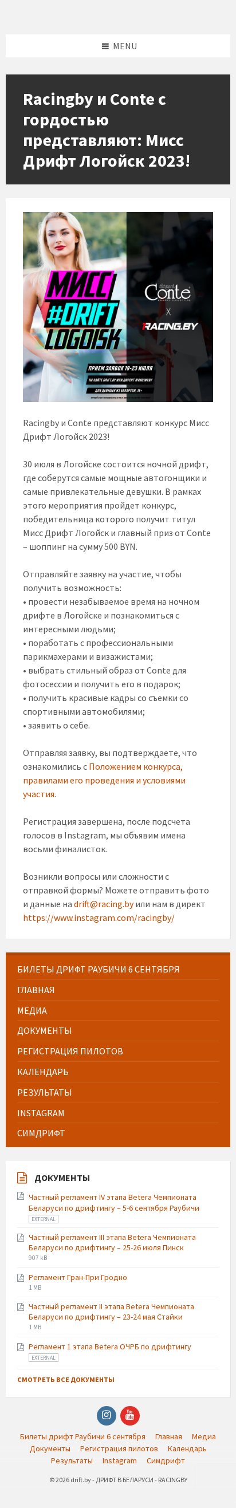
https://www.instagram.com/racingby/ (99, 917)
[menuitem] (118, 969)
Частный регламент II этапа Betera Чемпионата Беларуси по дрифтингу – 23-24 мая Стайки (111, 1311)
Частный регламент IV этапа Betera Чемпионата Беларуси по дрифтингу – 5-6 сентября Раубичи (114, 1202)
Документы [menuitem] (50, 1448)
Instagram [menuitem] (120, 1460)
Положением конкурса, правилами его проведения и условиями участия (104, 780)
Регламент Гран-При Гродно (78, 1277)
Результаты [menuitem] (72, 1460)
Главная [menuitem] (168, 1436)
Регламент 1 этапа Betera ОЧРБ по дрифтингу (110, 1346)
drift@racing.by (103, 903)
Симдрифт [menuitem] (166, 1460)
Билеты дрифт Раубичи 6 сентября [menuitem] (82, 1436)
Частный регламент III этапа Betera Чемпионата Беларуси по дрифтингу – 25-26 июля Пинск (112, 1242)
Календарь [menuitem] (187, 1448)
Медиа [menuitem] (204, 1436)
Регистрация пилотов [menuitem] (119, 1448)
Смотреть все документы (66, 1379)
